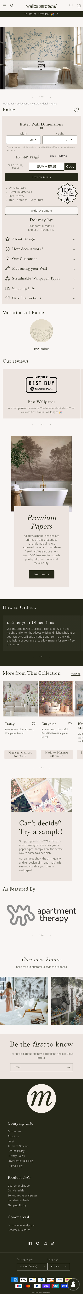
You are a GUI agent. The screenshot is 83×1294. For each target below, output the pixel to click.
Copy (70, 166)
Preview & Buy (41, 177)
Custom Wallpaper (19, 1185)
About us (13, 1136)
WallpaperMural (45, 1292)
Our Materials (16, 1190)
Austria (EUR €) (28, 1266)
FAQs (11, 1141)
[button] (4, 5)
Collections (23, 103)
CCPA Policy (15, 1165)
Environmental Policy (21, 1160)
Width (23, 133)
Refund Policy (16, 1151)
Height (60, 133)
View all (75, 673)
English (55, 1266)
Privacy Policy (16, 1156)
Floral (45, 103)
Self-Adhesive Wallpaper (22, 1195)
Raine (54, 103)
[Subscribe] (69, 1067)
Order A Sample (41, 210)
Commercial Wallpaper (22, 1225)
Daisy (10, 724)
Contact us (14, 1131)
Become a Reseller (19, 1230)
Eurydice (49, 724)
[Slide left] (33, 97)
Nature (35, 103)
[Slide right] (50, 97)
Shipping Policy (17, 1205)
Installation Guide (19, 1200)
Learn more (41, 574)
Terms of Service (18, 1146)
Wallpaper (8, 103)
